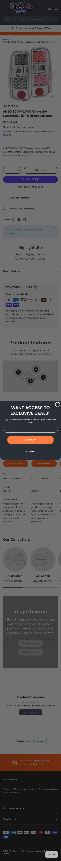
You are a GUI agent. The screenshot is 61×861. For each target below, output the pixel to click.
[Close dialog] (57, 404)
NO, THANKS (30, 452)
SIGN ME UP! (30, 440)
